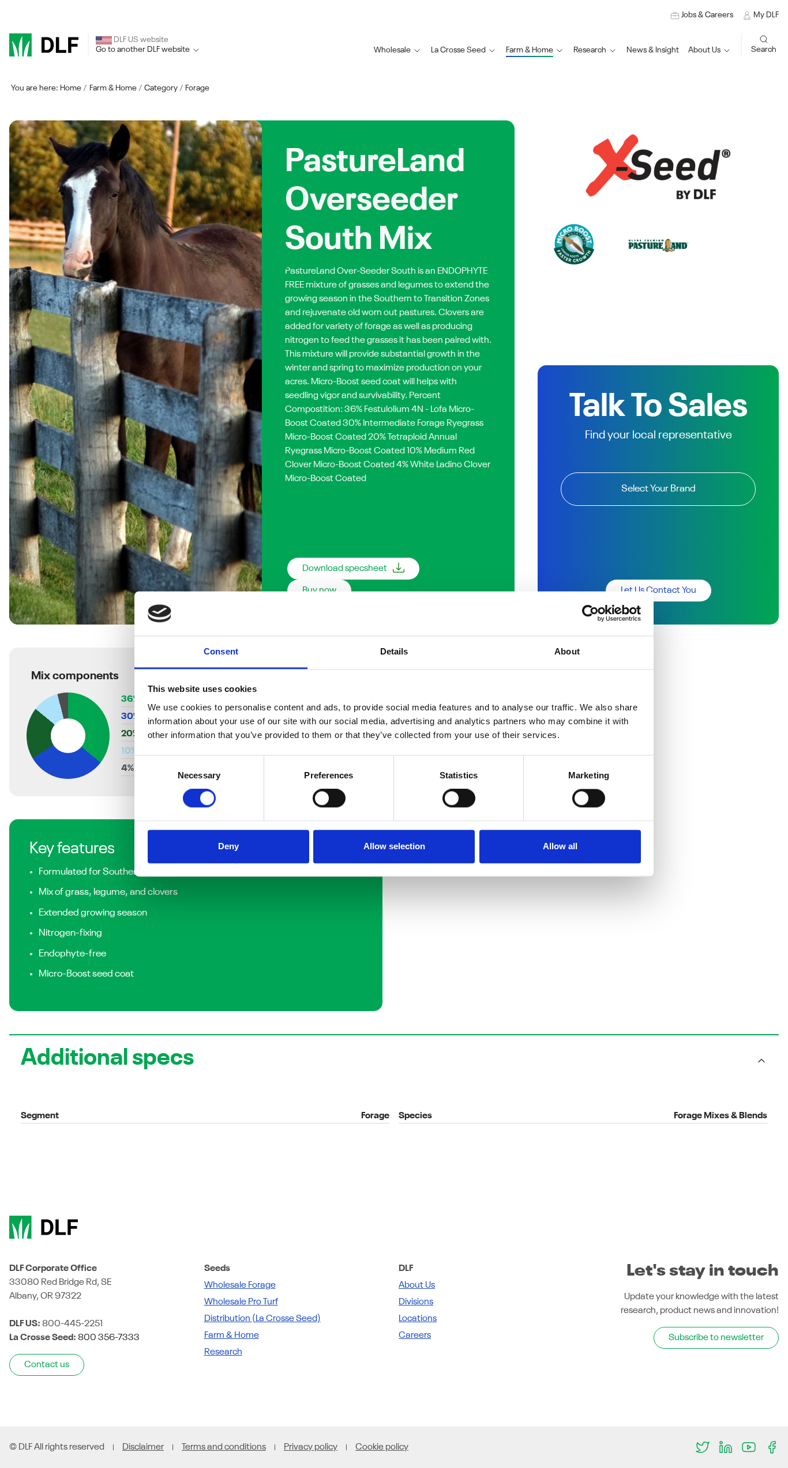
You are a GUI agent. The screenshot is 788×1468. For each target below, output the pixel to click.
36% (130, 699)
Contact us (46, 1364)
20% (130, 734)
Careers (415, 1335)
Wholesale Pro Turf (241, 1302)
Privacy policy (310, 1447)
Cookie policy (381, 1447)
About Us (417, 1285)
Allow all (560, 846)
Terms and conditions (224, 1447)
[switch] (329, 798)
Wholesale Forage (240, 1285)
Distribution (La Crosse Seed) (262, 1318)
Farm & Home (113, 88)
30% (130, 716)
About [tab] (567, 651)
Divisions (416, 1302)
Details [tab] (394, 651)
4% (127, 768)
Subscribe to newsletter (716, 1337)
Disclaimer (143, 1447)
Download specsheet (344, 568)
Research (223, 1352)
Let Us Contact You (658, 590)
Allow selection (394, 846)
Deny (228, 846)
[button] (463, 50)
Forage (197, 88)
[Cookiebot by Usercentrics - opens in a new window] (590, 613)
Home (70, 88)
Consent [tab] (221, 651)
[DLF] (43, 44)
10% (129, 751)
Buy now (319, 590)
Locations (418, 1318)
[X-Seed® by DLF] (658, 166)
